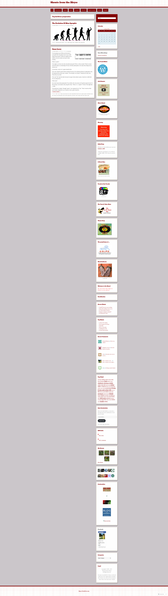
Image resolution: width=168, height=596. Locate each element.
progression (82, 42)
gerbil (103, 388)
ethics (107, 386)
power (99, 395)
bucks (66, 93)
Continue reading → (56, 91)
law (114, 390)
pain (107, 393)
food (112, 386)
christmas (106, 383)
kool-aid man (58, 10)
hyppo (114, 388)
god (105, 388)
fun (80, 93)
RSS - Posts (101, 435)
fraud (77, 93)
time (83, 95)
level (92, 93)
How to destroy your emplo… (108, 362)
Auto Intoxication (103, 408)
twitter (105, 399)
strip (101, 398)
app (64, 93)
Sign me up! (101, 420)
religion (102, 395)
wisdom (113, 399)
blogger (99, 381)
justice (112, 390)
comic (73, 42)
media (104, 391)
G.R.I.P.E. (84, 10)
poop (64, 95)
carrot (70, 93)
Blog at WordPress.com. (84, 591)
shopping (105, 396)
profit (66, 95)
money (55, 95)
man (79, 42)
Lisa (103, 354)
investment (89, 93)
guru (110, 388)
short (107, 396)
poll (108, 393)
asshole (106, 379)
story (99, 398)
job (110, 390)
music (112, 391)
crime (109, 385)
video (110, 399)
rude (114, 395)
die (101, 386)
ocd (57, 95)
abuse (62, 93)
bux (68, 93)
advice (103, 379)
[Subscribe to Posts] (98, 435)
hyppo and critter (103, 390)
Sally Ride (101, 325)
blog (112, 379)
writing (106, 401)
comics (99, 385)
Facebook (100, 529)
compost (77, 10)
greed (85, 93)
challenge (100, 383)
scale (77, 95)
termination (99, 399)
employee (104, 386)
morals (110, 391)
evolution (76, 42)
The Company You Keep (104, 324)
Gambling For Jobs (103, 328)
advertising (100, 379)
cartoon (111, 381)
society (113, 396)
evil (109, 386)
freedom (99, 388)
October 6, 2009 (101, 148)
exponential (74, 93)
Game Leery (56, 49)
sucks (104, 398)
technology (112, 398)
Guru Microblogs (102, 53)
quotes (99, 10)
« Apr (99, 46)
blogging (102, 381)
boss (105, 381)
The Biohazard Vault (103, 313)
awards (65, 10)
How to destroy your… (107, 360)
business (108, 381)
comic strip (58, 42)
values (108, 399)
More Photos (100, 462)
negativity (100, 393)
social (110, 396)
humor (63, 42)
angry (71, 42)
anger (69, 42)
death (99, 386)
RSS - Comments (102, 440)
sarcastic (99, 396)
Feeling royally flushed (110, 368)
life (100, 391)
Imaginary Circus (106, 347)
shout (71, 10)
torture (86, 95)
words (99, 401)
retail (109, 395)
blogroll (105, 10)
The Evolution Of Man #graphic (64, 23)
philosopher (60, 95)
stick (81, 95)
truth (102, 399)
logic (102, 391)
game (83, 93)
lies (52, 95)
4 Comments (68, 51)
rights (112, 395)
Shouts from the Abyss (64, 2)
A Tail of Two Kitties (103, 322)
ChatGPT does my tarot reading (105, 307)
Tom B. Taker (55, 25)
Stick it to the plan (103, 327)
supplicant (108, 398)
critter (112, 385)
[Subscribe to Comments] (98, 440)
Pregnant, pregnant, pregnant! (105, 311)
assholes (109, 379)
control (107, 385)
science (102, 396)
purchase (73, 95)
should (79, 95)
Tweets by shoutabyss (102, 55)
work (88, 95)
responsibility (107, 395)
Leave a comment (70, 25)
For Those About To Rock (104, 310)
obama (105, 393)
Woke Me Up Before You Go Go (105, 308)
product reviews (92, 10)
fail (60, 42)
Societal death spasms (103, 330)
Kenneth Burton (105, 341)
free (79, 93)
